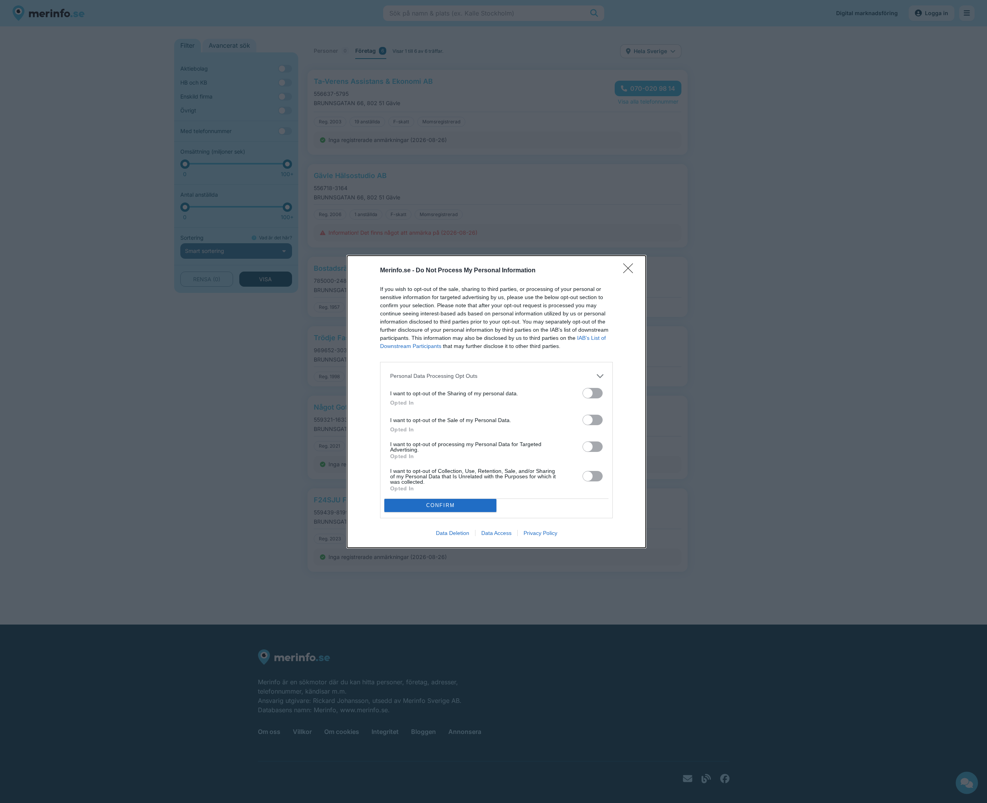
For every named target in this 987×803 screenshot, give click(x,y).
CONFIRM (440, 505)
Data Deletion (452, 533)
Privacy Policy (540, 533)
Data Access (496, 533)
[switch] (593, 393)
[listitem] (496, 376)
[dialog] (496, 402)
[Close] (630, 270)
